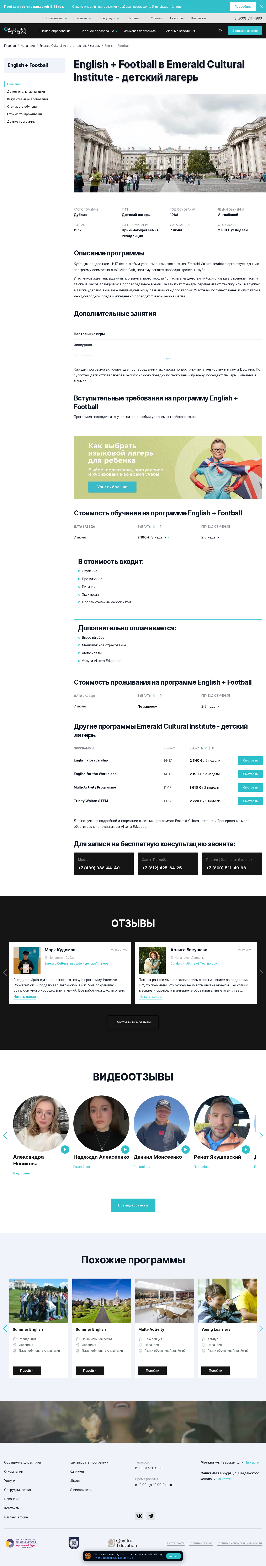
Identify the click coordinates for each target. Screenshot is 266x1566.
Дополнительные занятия (26, 91)
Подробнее (242, 7)
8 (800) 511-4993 (248, 18)
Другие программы (21, 121)
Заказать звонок (245, 31)
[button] (261, 972)
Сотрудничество (17, 1490)
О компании (55, 18)
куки (97, 1557)
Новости (176, 18)
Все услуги (107, 18)
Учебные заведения (180, 31)
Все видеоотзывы (133, 1205)
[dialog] (133, 1556)
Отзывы (81, 18)
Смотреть (250, 760)
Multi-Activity (151, 1329)
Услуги (9, 1481)
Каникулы (77, 1471)
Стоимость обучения (22, 106)
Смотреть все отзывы (133, 1022)
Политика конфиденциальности (239, 1543)
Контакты (198, 18)
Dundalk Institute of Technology (193, 963)
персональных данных (118, 1557)
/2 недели (152, 537)
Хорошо (174, 1556)
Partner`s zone (16, 1517)
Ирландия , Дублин (62, 957)
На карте (251, 1462)
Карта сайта (176, 1543)
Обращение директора (22, 1462)
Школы (75, 1481)
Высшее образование (54, 31)
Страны (133, 18)
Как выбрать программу (89, 1462)
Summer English (28, 1329)
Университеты (81, 1490)
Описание (14, 84)
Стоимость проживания (25, 114)
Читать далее (25, 996)
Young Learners (215, 1329)
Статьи (156, 18)
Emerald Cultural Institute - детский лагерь (76, 963)
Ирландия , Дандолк (189, 957)
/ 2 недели (205, 760)
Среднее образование (97, 31)
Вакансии (11, 1499)
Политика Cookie (201, 1543)
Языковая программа (140, 31)
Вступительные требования (27, 99)
